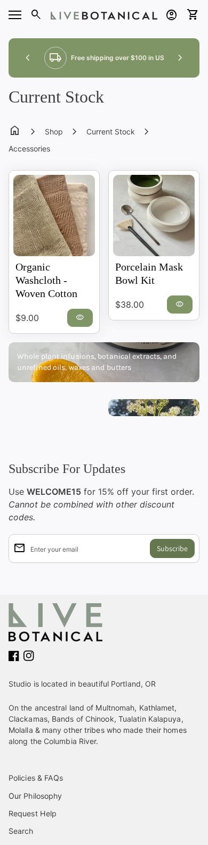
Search (21, 830)
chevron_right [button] (180, 58)
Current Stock (110, 131)
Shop (54, 131)
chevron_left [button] (27, 58)
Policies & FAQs (36, 777)
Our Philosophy (35, 795)
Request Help (33, 813)
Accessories (29, 148)
